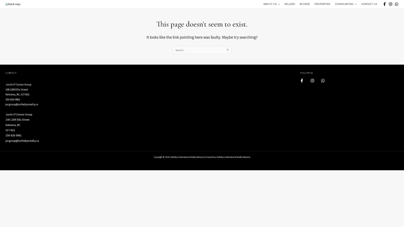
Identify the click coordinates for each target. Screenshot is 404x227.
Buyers (305, 4)
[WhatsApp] (396, 4)
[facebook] (384, 4)
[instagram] (390, 4)
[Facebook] (301, 80)
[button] (278, 4)
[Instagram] (312, 80)
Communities (344, 4)
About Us (270, 4)
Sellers (289, 4)
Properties (322, 4)
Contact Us (369, 4)
